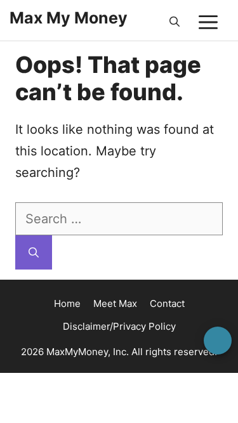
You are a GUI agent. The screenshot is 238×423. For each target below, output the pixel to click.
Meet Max (115, 303)
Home (67, 303)
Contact (167, 303)
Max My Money (69, 17)
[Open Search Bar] (174, 22)
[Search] (33, 252)
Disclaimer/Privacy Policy (119, 326)
